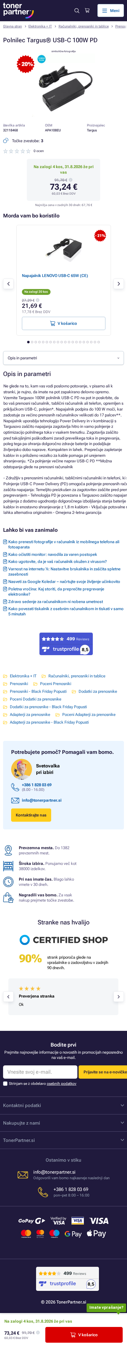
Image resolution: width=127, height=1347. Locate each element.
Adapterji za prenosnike (30, 714)
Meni (114, 10)
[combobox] (63, 358)
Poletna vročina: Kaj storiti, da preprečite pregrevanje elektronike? (56, 592)
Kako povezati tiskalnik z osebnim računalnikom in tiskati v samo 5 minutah (66, 611)
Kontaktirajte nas (31, 815)
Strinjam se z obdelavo (42, 1083)
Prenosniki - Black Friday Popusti (38, 691)
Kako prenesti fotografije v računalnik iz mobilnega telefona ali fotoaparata (63, 544)
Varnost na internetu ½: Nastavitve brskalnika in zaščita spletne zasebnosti (64, 571)
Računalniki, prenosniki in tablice (84, 26)
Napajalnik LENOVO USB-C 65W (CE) (55, 275)
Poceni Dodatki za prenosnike (35, 699)
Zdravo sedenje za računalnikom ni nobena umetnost (55, 601)
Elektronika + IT (40, 26)
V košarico (88, 1335)
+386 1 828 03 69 (36, 785)
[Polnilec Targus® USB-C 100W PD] (63, 115)
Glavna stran (12, 26)
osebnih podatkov (61, 1083)
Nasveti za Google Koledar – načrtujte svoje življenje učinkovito (64, 581)
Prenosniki (19, 683)
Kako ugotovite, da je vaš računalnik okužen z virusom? (57, 561)
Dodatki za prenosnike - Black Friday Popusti (48, 706)
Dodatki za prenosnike (98, 691)
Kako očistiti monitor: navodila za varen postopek (52, 554)
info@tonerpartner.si (42, 800)
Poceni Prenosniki (55, 683)
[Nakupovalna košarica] (87, 10)
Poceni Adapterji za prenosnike (89, 714)
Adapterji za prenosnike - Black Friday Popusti (49, 722)
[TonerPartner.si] (18, 11)
